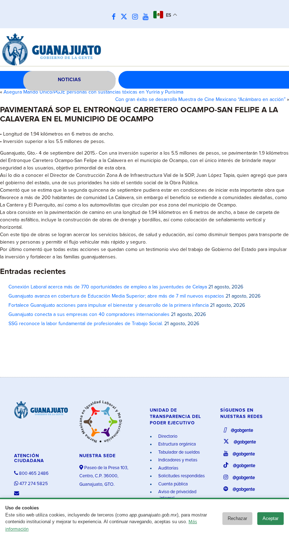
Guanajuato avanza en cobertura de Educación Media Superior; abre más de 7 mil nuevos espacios (116, 296)
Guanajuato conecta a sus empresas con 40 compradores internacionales (89, 314)
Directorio (167, 436)
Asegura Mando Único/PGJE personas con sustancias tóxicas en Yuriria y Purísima (93, 92)
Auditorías (167, 468)
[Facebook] (115, 17)
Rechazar (237, 518)
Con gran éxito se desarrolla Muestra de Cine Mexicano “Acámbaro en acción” (200, 99)
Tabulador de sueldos (178, 452)
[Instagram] (136, 17)
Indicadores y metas (177, 460)
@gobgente (241, 430)
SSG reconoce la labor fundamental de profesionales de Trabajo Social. (85, 323)
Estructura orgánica (176, 444)
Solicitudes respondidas (181, 476)
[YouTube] (147, 17)
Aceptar (270, 518)
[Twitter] (126, 17)
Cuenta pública (172, 484)
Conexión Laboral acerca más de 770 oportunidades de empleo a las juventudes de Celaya (107, 287)
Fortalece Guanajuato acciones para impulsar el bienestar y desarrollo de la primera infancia (108, 305)
